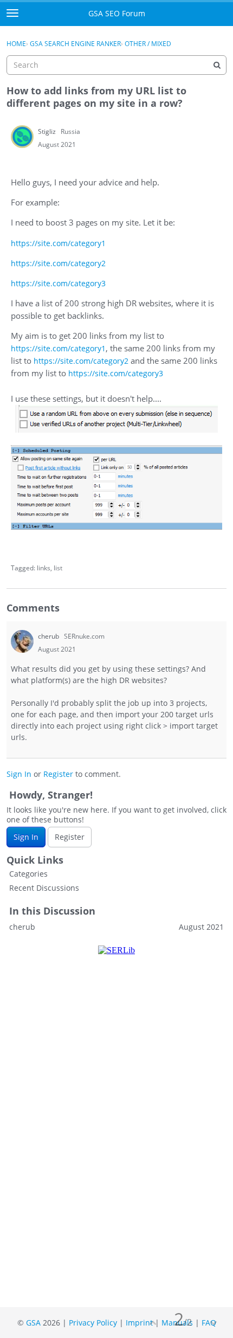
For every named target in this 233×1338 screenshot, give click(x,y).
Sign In (19, 774)
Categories (28, 874)
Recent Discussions (44, 888)
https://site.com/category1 (58, 243)
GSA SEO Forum (116, 13)
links (43, 567)
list (58, 567)
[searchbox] (116, 65)
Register (58, 774)
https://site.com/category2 (58, 263)
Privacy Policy (93, 1322)
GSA (33, 1322)
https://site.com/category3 (58, 283)
